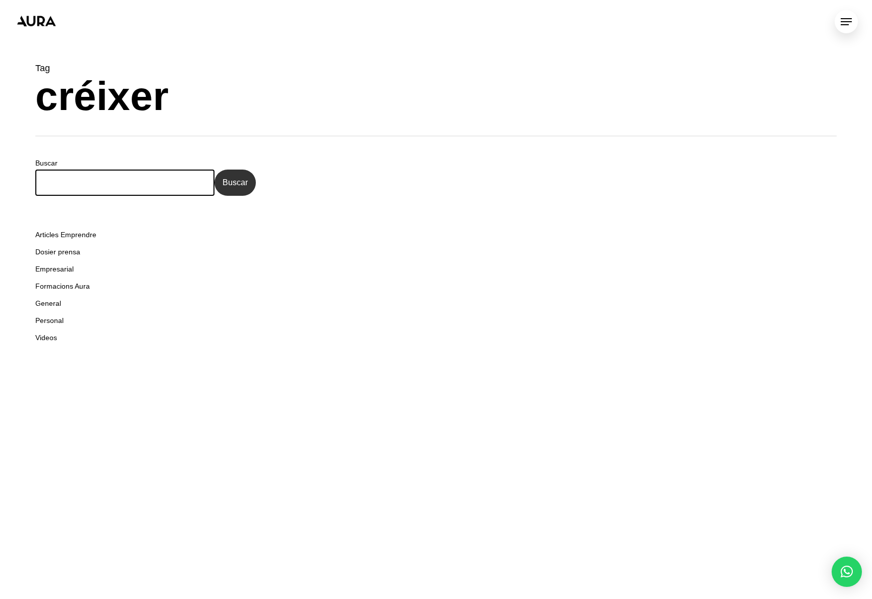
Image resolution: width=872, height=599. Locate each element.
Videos (46, 338)
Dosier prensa (57, 252)
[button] (847, 572)
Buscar (46, 163)
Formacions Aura (62, 286)
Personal (49, 320)
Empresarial (54, 269)
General (48, 303)
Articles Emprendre (65, 235)
